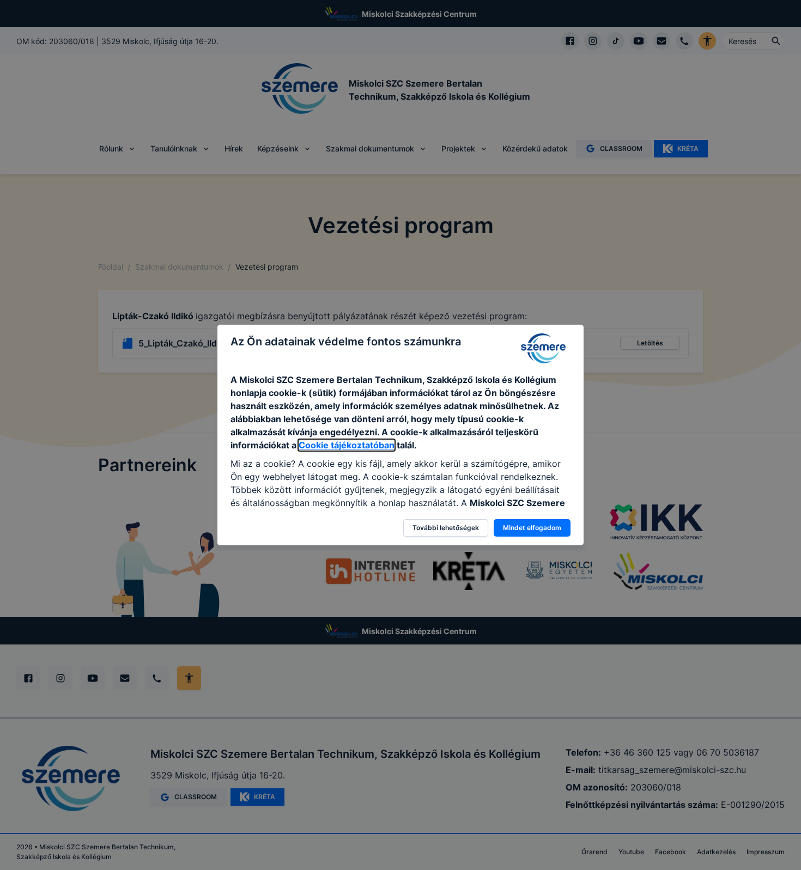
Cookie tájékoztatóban (347, 445)
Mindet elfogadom (532, 528)
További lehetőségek (445, 528)
